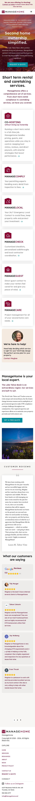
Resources (6, 756)
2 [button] (17, 720)
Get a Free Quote (12, 420)
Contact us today (8, 4)
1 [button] (14, 720)
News (4, 763)
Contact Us (6, 771)
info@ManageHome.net (10, 796)
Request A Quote (17, 64)
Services (5, 753)
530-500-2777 (6, 793)
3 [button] (20, 720)
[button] (31, 11)
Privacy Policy (8, 766)
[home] (12, 12)
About (4, 759)
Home (4, 750)
